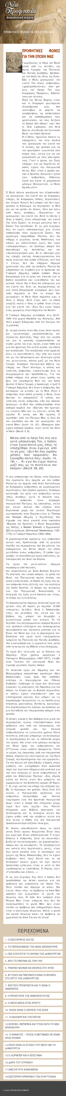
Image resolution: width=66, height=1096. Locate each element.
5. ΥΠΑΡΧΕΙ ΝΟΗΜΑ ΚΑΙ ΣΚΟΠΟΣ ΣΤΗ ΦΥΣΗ (29, 968)
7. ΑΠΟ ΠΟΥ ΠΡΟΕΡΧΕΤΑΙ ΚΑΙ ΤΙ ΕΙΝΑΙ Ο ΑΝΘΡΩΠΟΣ (27, 987)
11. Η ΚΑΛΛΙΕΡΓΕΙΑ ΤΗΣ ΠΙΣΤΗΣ (23, 1017)
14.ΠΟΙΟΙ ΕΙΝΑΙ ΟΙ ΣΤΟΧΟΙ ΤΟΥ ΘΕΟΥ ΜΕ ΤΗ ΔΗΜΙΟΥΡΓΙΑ (30, 1046)
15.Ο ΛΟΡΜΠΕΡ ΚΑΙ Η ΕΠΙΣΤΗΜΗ (23, 1055)
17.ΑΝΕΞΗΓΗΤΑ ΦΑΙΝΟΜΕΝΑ (21, 1069)
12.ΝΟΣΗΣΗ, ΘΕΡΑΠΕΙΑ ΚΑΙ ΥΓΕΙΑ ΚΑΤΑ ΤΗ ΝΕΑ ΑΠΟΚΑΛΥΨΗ (32, 1025)
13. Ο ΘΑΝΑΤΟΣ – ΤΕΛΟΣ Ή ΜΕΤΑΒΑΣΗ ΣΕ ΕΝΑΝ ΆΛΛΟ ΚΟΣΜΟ (32, 1036)
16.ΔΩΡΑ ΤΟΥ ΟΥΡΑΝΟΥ (19, 1062)
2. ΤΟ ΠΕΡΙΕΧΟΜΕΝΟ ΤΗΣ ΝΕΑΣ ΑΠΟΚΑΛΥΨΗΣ (31, 946)
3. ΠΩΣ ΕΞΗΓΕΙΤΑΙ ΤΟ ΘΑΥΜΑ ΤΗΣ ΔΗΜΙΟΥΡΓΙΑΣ (33, 953)
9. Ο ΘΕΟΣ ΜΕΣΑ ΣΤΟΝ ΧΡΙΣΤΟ (22, 1002)
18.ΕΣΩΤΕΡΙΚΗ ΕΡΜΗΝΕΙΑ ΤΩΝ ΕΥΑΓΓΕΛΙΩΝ (30, 1076)
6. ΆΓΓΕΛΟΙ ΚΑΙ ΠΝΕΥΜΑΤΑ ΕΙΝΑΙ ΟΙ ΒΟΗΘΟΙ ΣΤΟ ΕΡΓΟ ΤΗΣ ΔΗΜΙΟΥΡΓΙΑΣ (30, 976)
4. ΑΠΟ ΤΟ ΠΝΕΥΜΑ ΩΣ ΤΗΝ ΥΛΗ (23, 960)
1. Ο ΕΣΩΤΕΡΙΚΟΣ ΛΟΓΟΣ (19, 939)
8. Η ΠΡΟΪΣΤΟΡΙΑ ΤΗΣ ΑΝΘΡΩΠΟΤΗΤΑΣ (27, 995)
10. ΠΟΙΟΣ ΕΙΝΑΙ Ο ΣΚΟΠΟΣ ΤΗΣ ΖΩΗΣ (26, 1010)
